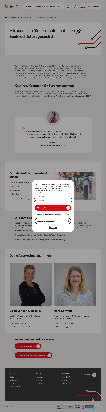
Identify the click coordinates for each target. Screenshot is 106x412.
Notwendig (41, 196)
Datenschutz (53, 227)
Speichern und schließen (45, 221)
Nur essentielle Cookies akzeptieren (49, 214)
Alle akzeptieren (42, 208)
